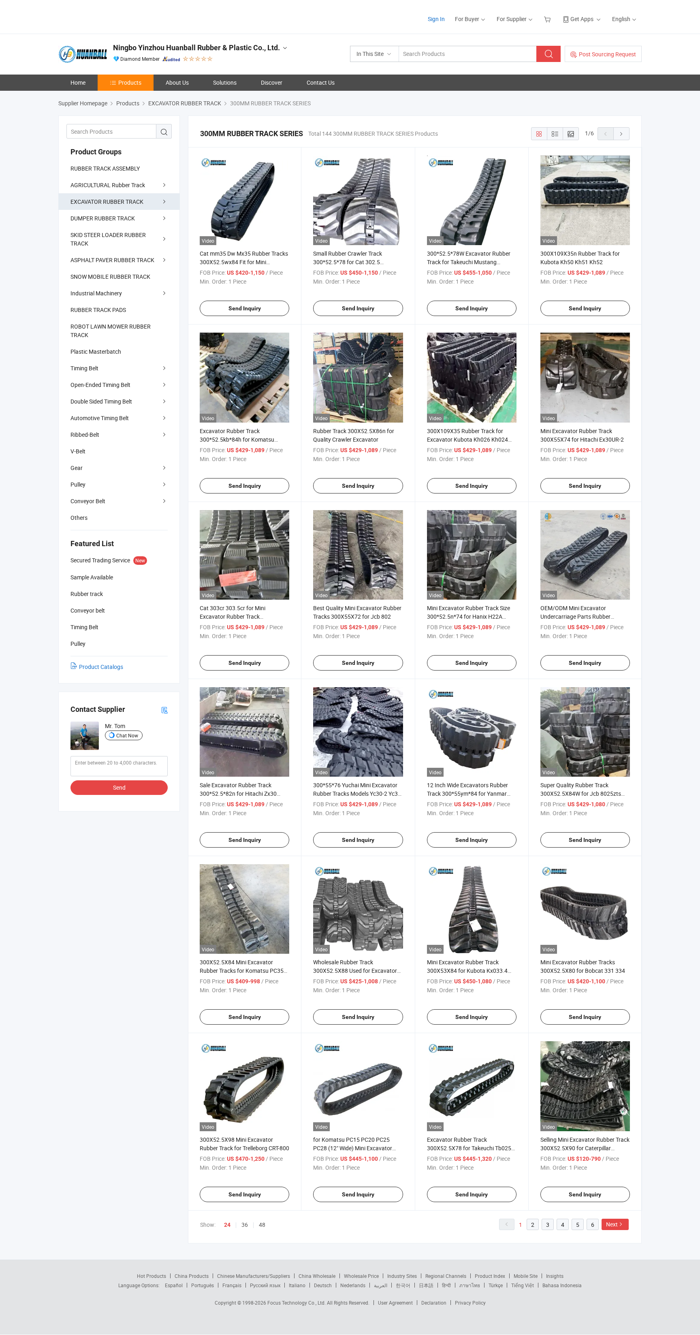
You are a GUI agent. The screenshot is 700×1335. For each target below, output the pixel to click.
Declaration (433, 1302)
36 (244, 1224)
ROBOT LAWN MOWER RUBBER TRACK (110, 331)
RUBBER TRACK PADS (98, 310)
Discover (271, 82)
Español (174, 1285)
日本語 (426, 1285)
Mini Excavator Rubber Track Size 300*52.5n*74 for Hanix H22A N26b (468, 616)
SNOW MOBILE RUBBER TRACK (110, 276)
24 (227, 1225)
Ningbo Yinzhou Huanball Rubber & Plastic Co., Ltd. (196, 47)
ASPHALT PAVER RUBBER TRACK (112, 260)
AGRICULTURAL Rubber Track (107, 185)
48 (262, 1224)
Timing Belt (84, 368)
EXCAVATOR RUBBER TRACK (106, 201)
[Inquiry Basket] (548, 19)
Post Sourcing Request (607, 54)
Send (119, 787)
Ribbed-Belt (84, 434)
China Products (192, 1276)
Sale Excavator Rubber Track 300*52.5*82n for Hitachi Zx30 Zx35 (238, 793)
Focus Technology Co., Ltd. (297, 1302)
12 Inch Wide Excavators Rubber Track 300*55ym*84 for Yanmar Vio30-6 (467, 793)
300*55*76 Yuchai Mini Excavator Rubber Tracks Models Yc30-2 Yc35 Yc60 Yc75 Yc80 (357, 793)
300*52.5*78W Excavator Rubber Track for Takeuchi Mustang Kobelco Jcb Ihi (468, 262)
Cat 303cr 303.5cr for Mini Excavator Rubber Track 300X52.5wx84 (232, 616)
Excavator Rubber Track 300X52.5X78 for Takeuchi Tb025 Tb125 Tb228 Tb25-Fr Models (469, 1148)
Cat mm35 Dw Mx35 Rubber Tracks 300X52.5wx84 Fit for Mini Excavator (244, 262)
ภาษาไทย (469, 1285)
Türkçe (496, 1285)
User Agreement (395, 1302)
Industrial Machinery (96, 293)
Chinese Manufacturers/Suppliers (253, 1276)
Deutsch (323, 1285)
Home (77, 82)
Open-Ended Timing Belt (100, 385)
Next (612, 1224)
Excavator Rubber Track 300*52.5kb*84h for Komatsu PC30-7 (237, 439)
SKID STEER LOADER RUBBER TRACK (108, 239)
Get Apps (582, 19)
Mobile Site (526, 1276)
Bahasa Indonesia (562, 1285)
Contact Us (321, 82)
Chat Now (127, 735)
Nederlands (352, 1285)
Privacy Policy (470, 1302)
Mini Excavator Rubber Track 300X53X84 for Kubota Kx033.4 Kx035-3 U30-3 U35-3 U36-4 (467, 970)
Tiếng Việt (522, 1285)
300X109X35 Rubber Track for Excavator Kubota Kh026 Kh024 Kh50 (467, 439)
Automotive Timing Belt (99, 418)
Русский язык (265, 1285)
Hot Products (151, 1276)
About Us (177, 82)
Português (202, 1285)
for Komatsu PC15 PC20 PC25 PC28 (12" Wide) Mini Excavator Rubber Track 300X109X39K (352, 1148)
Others (79, 517)
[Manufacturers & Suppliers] (110, 16)
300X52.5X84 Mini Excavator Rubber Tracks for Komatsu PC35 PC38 (242, 970)
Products (129, 82)
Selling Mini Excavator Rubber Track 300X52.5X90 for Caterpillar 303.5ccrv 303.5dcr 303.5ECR (585, 1148)
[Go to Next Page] (621, 134)
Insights (554, 1276)
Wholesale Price (361, 1276)
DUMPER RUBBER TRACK (102, 218)
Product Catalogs (101, 667)
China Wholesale (317, 1276)
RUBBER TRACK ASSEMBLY (105, 168)
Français (231, 1285)
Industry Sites (402, 1276)
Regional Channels (445, 1276)
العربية (380, 1285)
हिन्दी (446, 1285)
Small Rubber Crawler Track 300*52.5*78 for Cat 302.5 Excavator (347, 262)
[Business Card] (164, 709)
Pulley (77, 484)
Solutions (225, 82)
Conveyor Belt (87, 501)
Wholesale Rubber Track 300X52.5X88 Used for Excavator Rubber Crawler (355, 970)
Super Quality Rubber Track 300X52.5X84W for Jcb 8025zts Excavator (580, 793)
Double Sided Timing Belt (101, 401)
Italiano (297, 1285)
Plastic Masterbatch (95, 351)
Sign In (436, 19)
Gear (76, 468)
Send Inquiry (244, 308)
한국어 (403, 1285)
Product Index (490, 1276)
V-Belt (77, 451)
